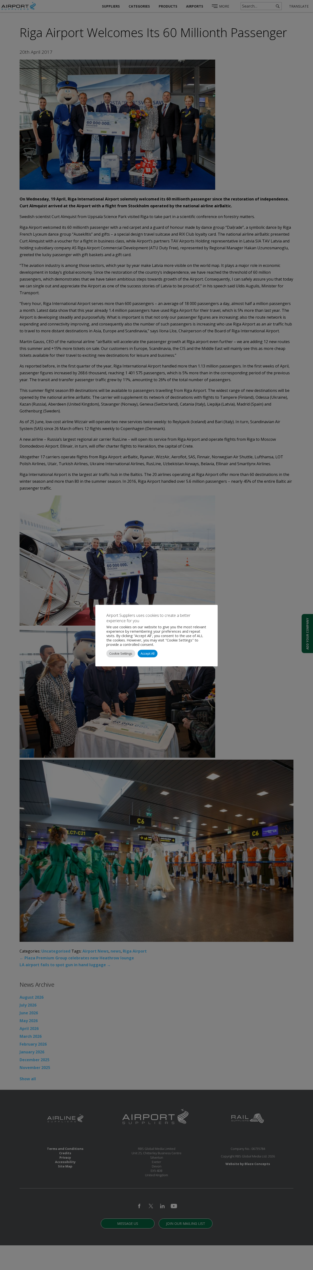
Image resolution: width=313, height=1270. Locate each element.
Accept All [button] (148, 653)
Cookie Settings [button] (120, 653)
